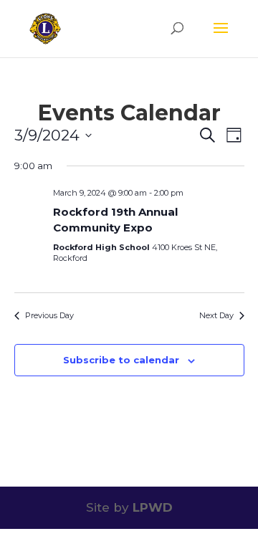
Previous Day (49, 315)
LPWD (153, 507)
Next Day (216, 315)
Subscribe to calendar (121, 360)
